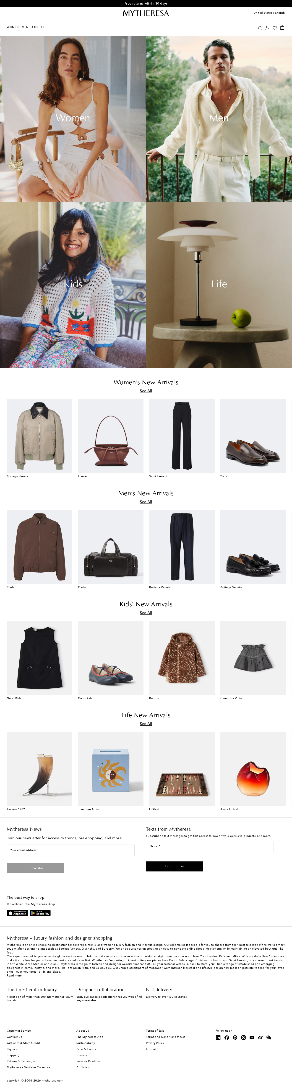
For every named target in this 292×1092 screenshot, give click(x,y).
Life (219, 285)
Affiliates (82, 1067)
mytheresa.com (52, 1080)
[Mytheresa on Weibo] (260, 1037)
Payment (13, 1049)
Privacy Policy (155, 1043)
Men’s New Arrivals (146, 494)
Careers (81, 1055)
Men (219, 119)
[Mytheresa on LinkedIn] (218, 1037)
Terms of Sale (155, 1031)
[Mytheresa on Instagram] (243, 1037)
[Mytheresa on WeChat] (269, 1037)
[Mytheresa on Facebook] (226, 1037)
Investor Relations (88, 1061)
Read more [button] (14, 975)
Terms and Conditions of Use (165, 1037)
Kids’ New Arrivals (146, 604)
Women (73, 119)
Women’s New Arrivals (146, 383)
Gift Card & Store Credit (23, 1043)
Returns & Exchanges (21, 1061)
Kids (73, 285)
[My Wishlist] (274, 27)
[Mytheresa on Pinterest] (235, 1037)
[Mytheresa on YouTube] (252, 1037)
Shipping (13, 1055)
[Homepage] (146, 13)
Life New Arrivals (146, 715)
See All (146, 391)
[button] (260, 27)
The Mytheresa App (90, 1037)
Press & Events (86, 1049)
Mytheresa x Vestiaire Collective (28, 1067)
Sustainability (85, 1043)
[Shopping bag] (282, 27)
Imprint (151, 1049)
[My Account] (267, 27)
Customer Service (19, 1031)
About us (82, 1031)
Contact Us (14, 1037)
